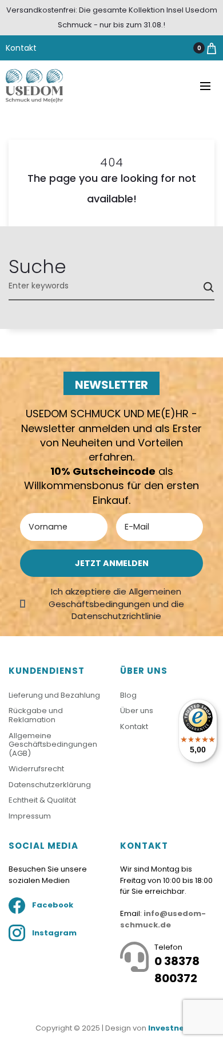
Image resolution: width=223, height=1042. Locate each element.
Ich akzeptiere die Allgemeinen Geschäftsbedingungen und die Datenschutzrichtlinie (116, 603)
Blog (128, 695)
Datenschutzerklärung (50, 784)
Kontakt (21, 48)
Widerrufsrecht (36, 768)
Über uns (136, 710)
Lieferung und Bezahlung (54, 695)
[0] (211, 48)
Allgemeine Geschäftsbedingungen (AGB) (53, 744)
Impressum (30, 816)
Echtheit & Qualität (42, 800)
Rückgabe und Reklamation (36, 715)
